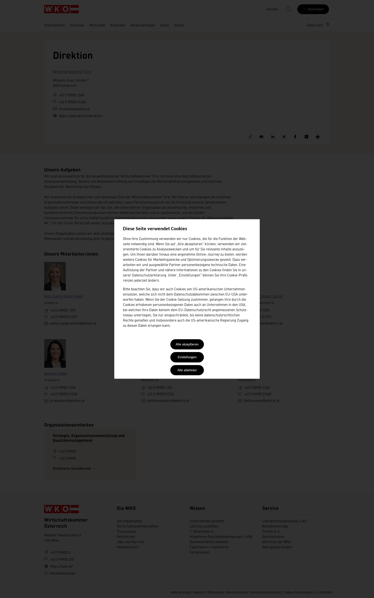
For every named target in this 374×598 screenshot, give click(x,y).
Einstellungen (187, 357)
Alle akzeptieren (187, 344)
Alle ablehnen (187, 370)
